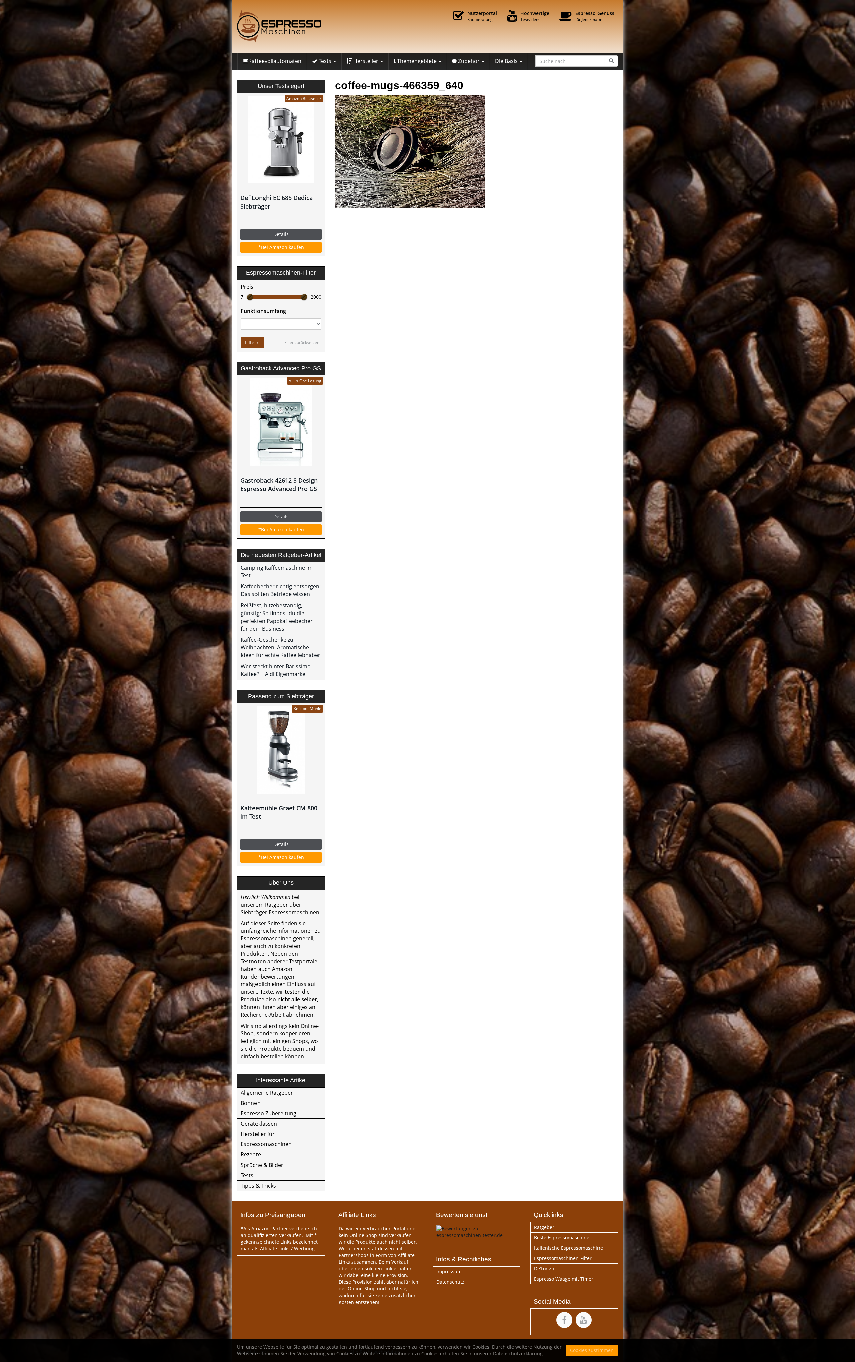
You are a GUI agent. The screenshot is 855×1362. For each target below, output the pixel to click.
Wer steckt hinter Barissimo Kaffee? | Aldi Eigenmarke (276, 670)
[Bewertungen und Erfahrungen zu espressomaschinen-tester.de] (476, 1231)
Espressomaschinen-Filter (563, 1258)
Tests (247, 1175)
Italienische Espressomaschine (568, 1248)
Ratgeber (544, 1227)
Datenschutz (450, 1282)
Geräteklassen (259, 1123)
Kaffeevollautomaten (274, 61)
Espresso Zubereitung (268, 1113)
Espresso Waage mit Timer (563, 1279)
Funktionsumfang (263, 311)
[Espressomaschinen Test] (297, 26)
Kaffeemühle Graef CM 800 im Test (278, 812)
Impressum (449, 1271)
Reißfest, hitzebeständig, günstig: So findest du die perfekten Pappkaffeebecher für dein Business (277, 617)
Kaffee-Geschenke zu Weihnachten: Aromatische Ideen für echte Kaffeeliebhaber (280, 647)
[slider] (250, 297)
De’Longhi (545, 1268)
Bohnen (251, 1103)
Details (281, 234)
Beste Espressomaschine (561, 1237)
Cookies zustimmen (592, 1350)
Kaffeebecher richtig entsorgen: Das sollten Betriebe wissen (281, 590)
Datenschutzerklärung (518, 1353)
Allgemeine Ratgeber (267, 1092)
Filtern (252, 342)
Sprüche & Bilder (262, 1165)
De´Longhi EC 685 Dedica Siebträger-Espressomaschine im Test (278, 202)
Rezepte (251, 1154)
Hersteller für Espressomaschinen (266, 1139)
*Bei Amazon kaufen (281, 247)
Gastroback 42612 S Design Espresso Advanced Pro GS (279, 484)
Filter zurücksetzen (301, 342)
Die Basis (507, 61)
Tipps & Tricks (258, 1185)
